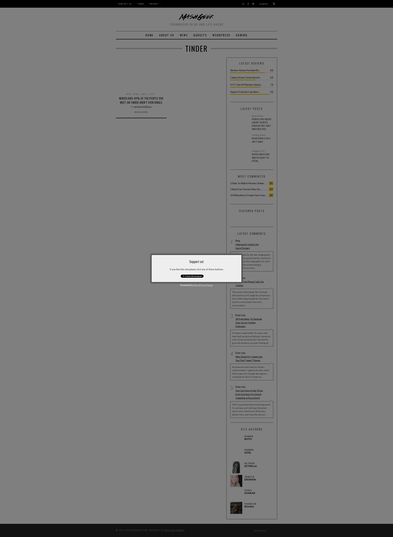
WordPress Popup (203, 285)
